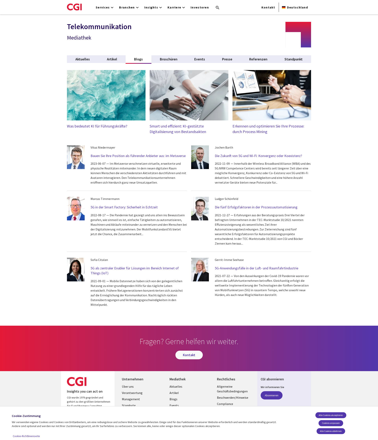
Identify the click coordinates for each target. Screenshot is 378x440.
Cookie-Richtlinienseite (26, 436)
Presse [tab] (227, 59)
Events (174, 405)
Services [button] (103, 7)
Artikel (174, 393)
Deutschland (297, 7)
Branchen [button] (127, 7)
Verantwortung (132, 393)
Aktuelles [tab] (82, 59)
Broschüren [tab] (168, 59)
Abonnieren (271, 395)
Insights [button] (151, 7)
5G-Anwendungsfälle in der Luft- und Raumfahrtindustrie (256, 268)
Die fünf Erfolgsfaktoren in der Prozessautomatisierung (256, 207)
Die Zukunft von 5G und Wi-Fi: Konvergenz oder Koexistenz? (258, 155)
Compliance (225, 404)
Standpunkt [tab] (293, 59)
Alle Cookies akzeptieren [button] (331, 415)
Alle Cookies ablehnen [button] (331, 431)
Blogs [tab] (142, 59)
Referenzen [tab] (258, 59)
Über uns (128, 386)
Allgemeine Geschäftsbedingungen (232, 389)
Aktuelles (176, 386)
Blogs (173, 399)
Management (131, 399)
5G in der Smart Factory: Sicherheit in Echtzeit (124, 207)
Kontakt (268, 7)
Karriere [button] (174, 7)
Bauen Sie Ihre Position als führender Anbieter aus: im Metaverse (138, 155)
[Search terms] (217, 8)
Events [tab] (199, 59)
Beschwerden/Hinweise (232, 397)
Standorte (129, 405)
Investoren (200, 7)
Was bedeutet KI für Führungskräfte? (97, 126)
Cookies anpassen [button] (331, 423)
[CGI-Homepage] (74, 7)
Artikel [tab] (112, 59)
